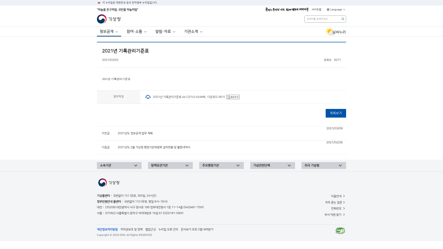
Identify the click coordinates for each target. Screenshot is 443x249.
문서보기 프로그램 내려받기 (197, 229)
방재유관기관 (159, 165)
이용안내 (336, 196)
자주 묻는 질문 (333, 202)
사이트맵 (316, 9)
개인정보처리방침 (107, 229)
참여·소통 (134, 31)
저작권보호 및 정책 (131, 229)
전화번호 (336, 208)
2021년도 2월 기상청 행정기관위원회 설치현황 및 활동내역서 (230, 145)
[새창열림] (335, 31)
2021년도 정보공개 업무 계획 (230, 131)
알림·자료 (163, 31)
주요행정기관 (210, 165)
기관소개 (191, 31)
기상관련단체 (261, 165)
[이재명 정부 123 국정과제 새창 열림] (287, 10)
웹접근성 (150, 229)
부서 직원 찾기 (333, 214)
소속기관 (105, 165)
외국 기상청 (312, 165)
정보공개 (107, 31)
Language (336, 9)
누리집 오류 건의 (168, 229)
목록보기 (336, 113)
